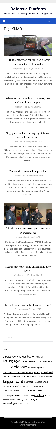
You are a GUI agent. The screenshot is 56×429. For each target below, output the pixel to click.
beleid (40, 357)
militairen (8, 390)
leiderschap (41, 381)
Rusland (48, 395)
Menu (50, 21)
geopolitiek (11, 376)
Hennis (18, 376)
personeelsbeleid (27, 395)
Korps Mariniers (46, 376)
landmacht (29, 381)
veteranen (22, 403)
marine (18, 386)
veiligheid (34, 399)
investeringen (35, 376)
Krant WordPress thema (32, 423)
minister (17, 390)
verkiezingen (10, 403)
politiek (39, 395)
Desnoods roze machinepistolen (28, 171)
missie (23, 391)
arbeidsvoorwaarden (15, 356)
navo (29, 390)
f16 (42, 373)
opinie (6, 395)
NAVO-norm (37, 390)
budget (38, 361)
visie (28, 403)
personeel (15, 395)
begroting (32, 356)
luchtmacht (8, 386)
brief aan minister (28, 361)
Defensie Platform (28, 9)
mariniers (26, 386)
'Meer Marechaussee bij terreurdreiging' (28, 304)
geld (4, 376)
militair (41, 386)
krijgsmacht (13, 381)
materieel (34, 386)
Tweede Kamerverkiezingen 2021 (16, 399)
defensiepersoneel (11, 372)
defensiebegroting (36, 367)
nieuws (45, 391)
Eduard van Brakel (26, 373)
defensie (19, 367)
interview (25, 376)
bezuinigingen (11, 361)
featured (48, 372)
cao (44, 361)
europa (37, 372)
